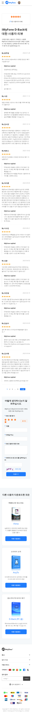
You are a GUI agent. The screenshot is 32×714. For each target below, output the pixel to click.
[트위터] (28, 670)
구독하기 (26, 678)
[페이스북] (24, 670)
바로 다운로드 (16, 539)
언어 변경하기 (16, 684)
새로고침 (18, 469)
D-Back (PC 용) (16, 619)
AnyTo (16, 572)
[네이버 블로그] (14, 670)
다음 (22, 389)
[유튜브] (10, 670)
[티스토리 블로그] (17, 670)
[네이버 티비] (20, 670)
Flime (16, 523)
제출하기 (16, 474)
